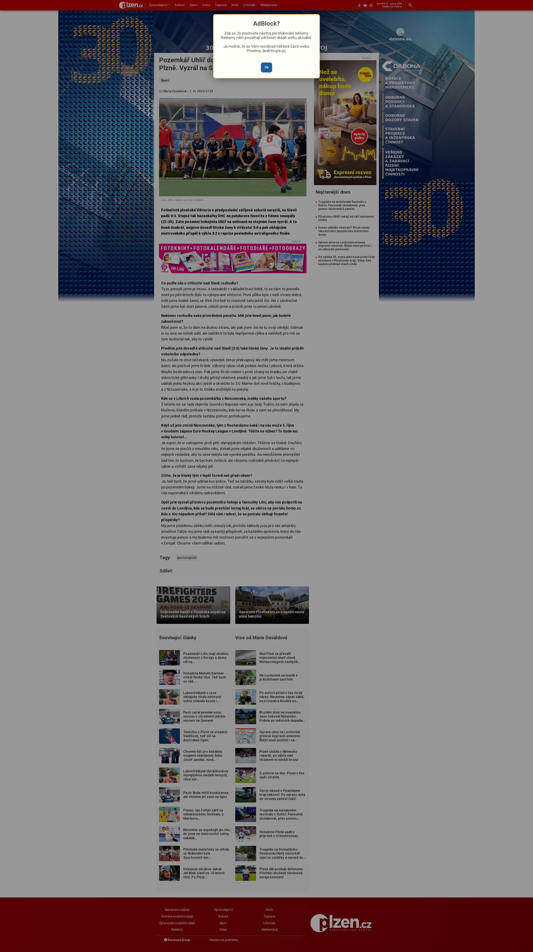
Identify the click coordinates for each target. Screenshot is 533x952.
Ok (267, 67)
